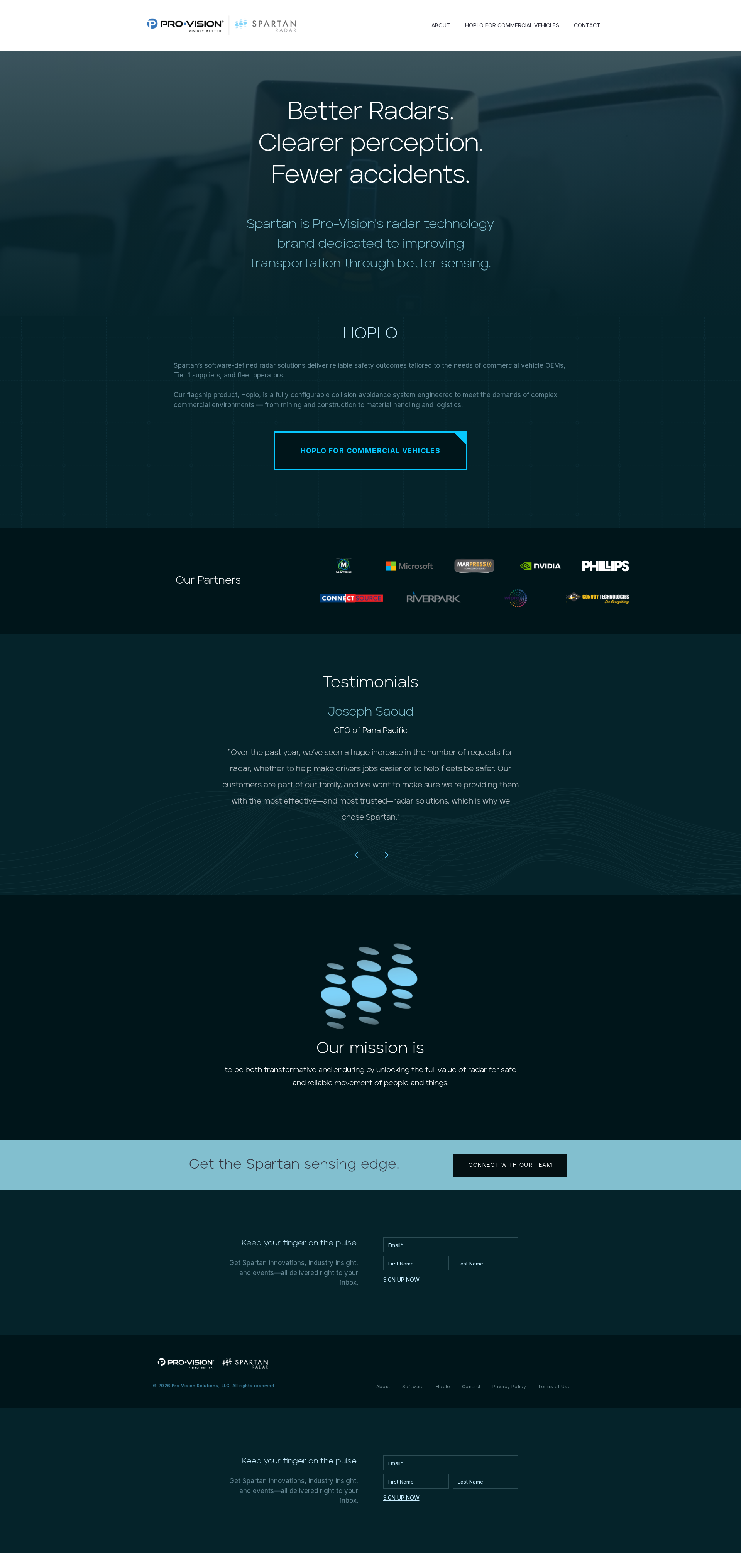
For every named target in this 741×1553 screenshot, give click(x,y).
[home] (221, 25)
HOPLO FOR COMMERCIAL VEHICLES (512, 25)
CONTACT (587, 25)
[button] (356, 855)
